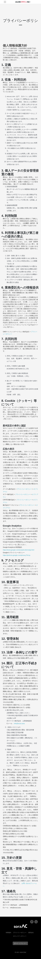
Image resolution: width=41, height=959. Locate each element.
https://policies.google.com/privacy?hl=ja (16, 555)
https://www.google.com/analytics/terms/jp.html (18, 550)
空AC (24, 952)
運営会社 (31, 932)
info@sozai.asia (19, 723)
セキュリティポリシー (19, 936)
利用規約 (8, 932)
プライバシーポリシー (24, 489)
